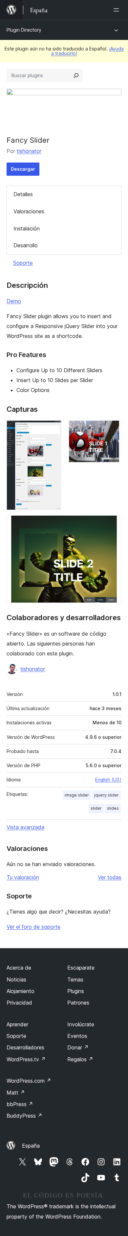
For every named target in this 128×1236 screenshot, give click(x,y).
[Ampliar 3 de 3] (112, 524)
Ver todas (109, 877)
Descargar (23, 169)
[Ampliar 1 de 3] (52, 429)
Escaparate (81, 967)
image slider (77, 795)
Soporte (23, 262)
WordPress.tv (26, 1059)
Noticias (16, 979)
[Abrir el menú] (117, 10)
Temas (75, 979)
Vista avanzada (25, 827)
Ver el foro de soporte (33, 926)
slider (96, 808)
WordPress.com (29, 1080)
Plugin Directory (24, 30)
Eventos (77, 1036)
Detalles (23, 194)
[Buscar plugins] (76, 75)
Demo (14, 301)
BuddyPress (24, 1115)
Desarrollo (25, 245)
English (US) (108, 779)
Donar (78, 1047)
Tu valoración (23, 877)
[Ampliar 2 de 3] (112, 429)
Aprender (17, 1024)
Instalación (26, 228)
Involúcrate (80, 1024)
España (31, 1145)
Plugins (75, 991)
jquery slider (106, 795)
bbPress (20, 1104)
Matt (16, 1092)
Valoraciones (28, 211)
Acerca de (19, 967)
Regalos (80, 1059)
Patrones (78, 1002)
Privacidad (19, 1002)
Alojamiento (20, 991)
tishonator (29, 151)
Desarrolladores (25, 1047)
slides (113, 808)
